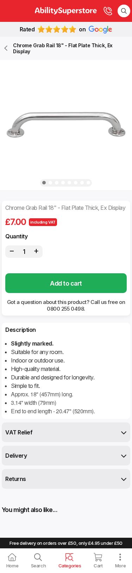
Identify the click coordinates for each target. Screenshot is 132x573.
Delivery (16, 455)
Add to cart (66, 283)
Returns (15, 478)
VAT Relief (18, 432)
